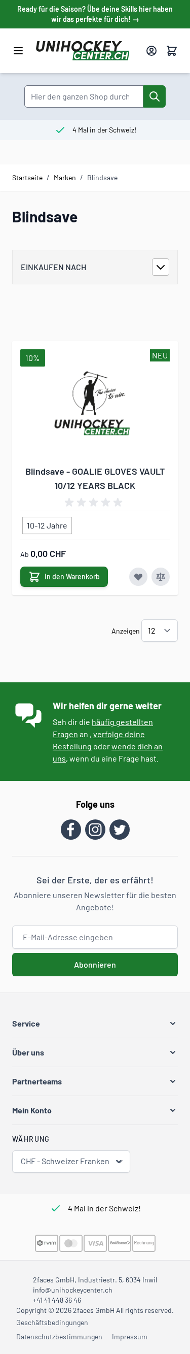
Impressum (129, 1336)
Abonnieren (95, 964)
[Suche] (154, 96)
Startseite (27, 177)
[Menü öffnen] (18, 51)
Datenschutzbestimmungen (59, 1336)
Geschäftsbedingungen (52, 1322)
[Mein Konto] (151, 51)
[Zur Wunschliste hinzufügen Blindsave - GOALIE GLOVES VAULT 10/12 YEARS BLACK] (138, 577)
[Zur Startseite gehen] (86, 51)
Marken (65, 177)
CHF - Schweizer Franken (65, 1161)
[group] (95, 503)
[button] (95, 1023)
